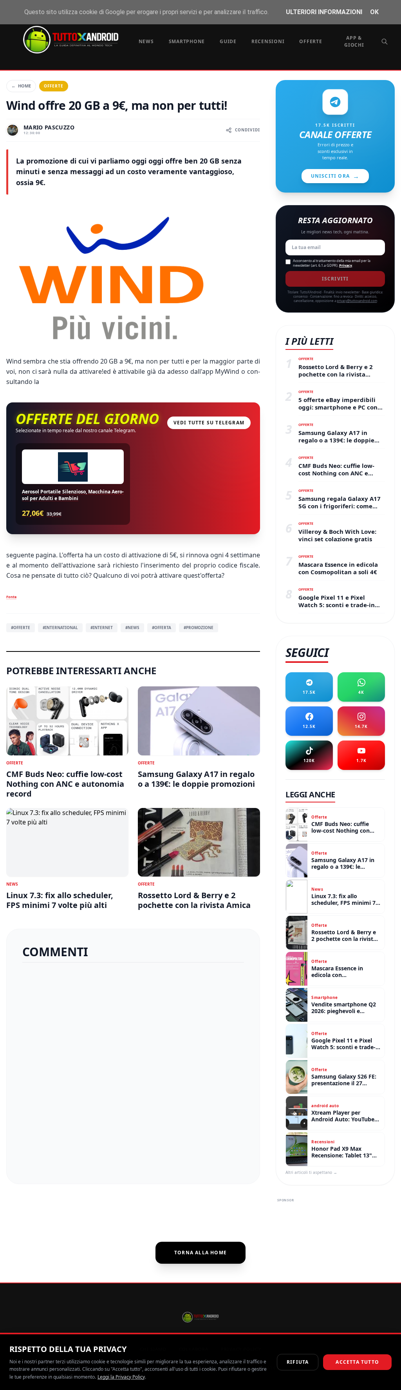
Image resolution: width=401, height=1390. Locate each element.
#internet (101, 627)
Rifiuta (298, 1362)
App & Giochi (354, 41)
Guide (228, 41)
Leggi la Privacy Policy (121, 1377)
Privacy (345, 265)
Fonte (11, 596)
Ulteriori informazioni (324, 12)
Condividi (247, 130)
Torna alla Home (200, 1252)
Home (21, 86)
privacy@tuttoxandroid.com (357, 300)
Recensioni (268, 41)
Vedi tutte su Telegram (208, 422)
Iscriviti (335, 278)
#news (132, 627)
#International (60, 627)
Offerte (310, 41)
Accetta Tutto (357, 1362)
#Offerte (20, 627)
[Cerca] (385, 42)
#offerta (161, 627)
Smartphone (187, 41)
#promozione (198, 627)
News (146, 41)
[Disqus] (133, 1070)
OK (374, 12)
